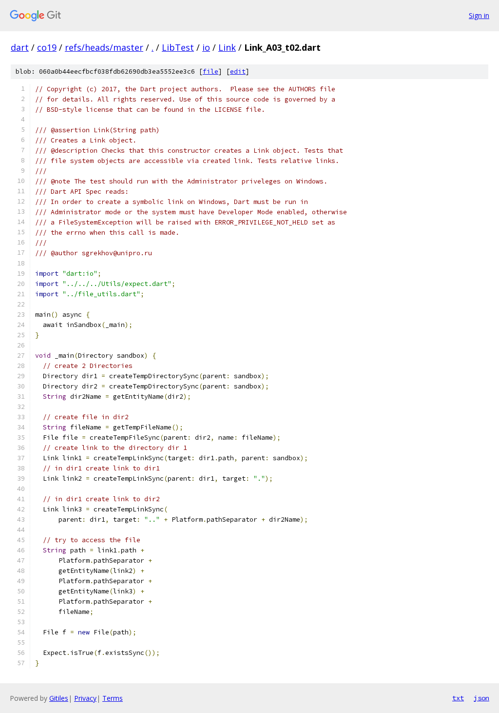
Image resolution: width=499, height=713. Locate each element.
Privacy (85, 698)
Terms (112, 698)
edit (238, 71)
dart (20, 47)
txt (458, 697)
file (210, 71)
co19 (47, 47)
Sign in (479, 15)
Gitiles (58, 698)
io (206, 47)
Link (227, 47)
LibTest (178, 47)
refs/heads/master (104, 47)
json (481, 697)
